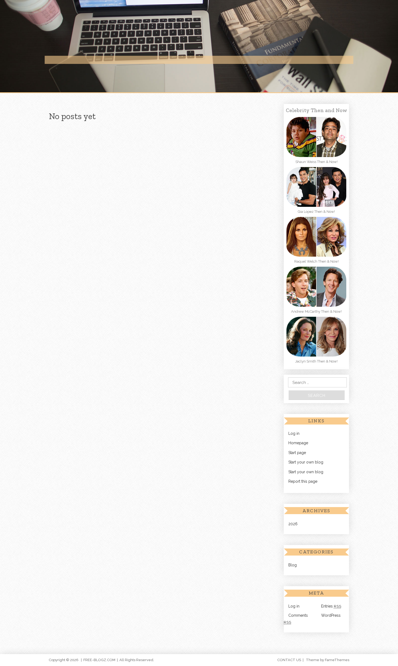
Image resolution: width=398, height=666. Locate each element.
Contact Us (289, 660)
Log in (293, 433)
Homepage (298, 443)
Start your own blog (305, 462)
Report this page (302, 481)
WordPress (331, 615)
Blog (292, 565)
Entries (331, 606)
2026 (293, 524)
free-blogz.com (99, 660)
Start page (297, 452)
